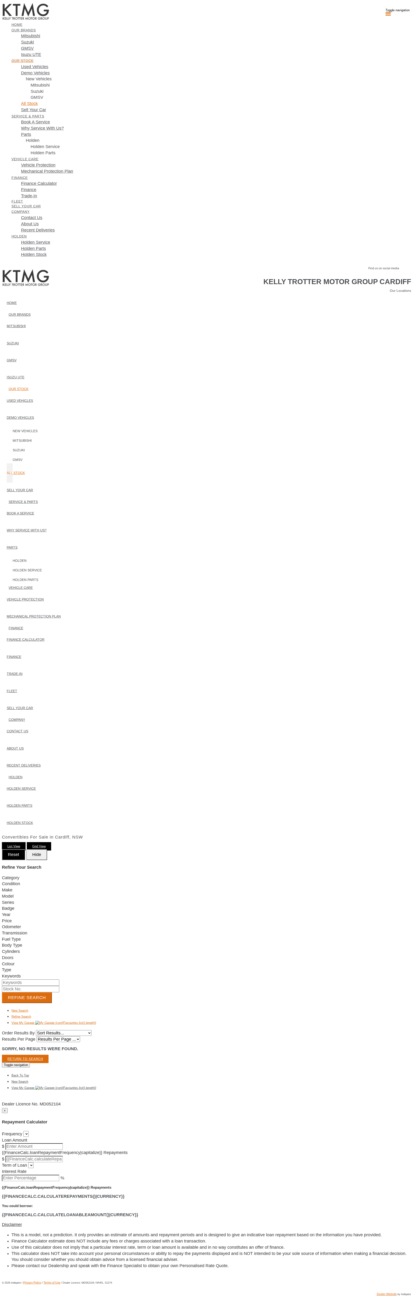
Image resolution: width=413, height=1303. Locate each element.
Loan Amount (14, 1140)
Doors (7, 957)
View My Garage (53, 1023)
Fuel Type (11, 939)
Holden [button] (19, 236)
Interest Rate (14, 1171)
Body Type (12, 945)
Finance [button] (19, 178)
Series (8, 902)
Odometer (11, 926)
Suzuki (37, 91)
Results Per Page (18, 1039)
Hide (36, 854)
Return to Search (25, 1059)
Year (6, 914)
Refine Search (27, 997)
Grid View (39, 846)
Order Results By (18, 1033)
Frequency (12, 1134)
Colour (8, 963)
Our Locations (400, 291)
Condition (11, 883)
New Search (19, 1010)
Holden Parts (43, 152)
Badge (8, 908)
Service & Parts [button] (27, 116)
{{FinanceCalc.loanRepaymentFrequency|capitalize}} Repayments (65, 1152)
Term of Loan (14, 1165)
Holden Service (45, 146)
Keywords (11, 976)
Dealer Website (387, 1294)
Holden (32, 140)
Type (6, 969)
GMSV (37, 97)
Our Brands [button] (23, 30)
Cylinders (11, 951)
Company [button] (20, 212)
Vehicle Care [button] (24, 159)
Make (7, 890)
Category (10, 877)
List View (13, 846)
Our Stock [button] (22, 61)
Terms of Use (51, 1282)
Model (8, 896)
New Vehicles (39, 79)
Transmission (14, 933)
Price (7, 920)
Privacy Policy (32, 1282)
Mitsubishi (40, 85)
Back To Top (20, 1075)
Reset (13, 854)
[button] (206, 1225)
